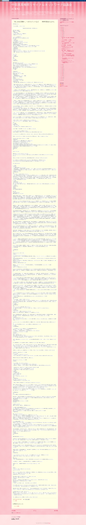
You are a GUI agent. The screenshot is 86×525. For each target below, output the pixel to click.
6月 (62, 67)
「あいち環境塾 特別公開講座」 (67, 53)
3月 (62, 72)
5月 (62, 69)
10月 (62, 34)
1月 (62, 75)
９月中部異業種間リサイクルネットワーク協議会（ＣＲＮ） (68, 62)
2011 (62, 80)
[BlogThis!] (26, 499)
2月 (62, 73)
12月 (62, 31)
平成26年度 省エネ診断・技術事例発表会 (68, 38)
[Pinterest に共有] (29, 499)
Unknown (62, 84)
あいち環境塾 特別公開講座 (66, 45)
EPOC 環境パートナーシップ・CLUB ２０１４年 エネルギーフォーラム (68, 47)
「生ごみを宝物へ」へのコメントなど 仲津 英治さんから (68, 58)
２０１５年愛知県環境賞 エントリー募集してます (68, 43)
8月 (62, 64)
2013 (62, 77)
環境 (16, 500)
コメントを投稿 (16, 506)
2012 (62, 78)
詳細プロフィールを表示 (64, 86)
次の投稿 (13, 510)
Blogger (49, 523)
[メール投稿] (23, 499)
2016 (62, 27)
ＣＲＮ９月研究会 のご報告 (66, 39)
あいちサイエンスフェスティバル (67, 60)
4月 (62, 70)
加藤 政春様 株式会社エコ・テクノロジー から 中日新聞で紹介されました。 (68, 51)
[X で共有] (27, 499)
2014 (62, 30)
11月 (62, 33)
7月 (62, 66)
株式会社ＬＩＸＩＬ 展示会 (66, 41)
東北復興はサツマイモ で (66, 48)
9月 (62, 36)
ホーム (34, 510)
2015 (62, 28)
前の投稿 (56, 510)
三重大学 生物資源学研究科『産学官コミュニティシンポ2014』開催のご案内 (68, 56)
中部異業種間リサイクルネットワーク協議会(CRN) (67, 22)
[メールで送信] (25, 499)
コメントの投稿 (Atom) (17, 512)
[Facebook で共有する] (28, 499)
